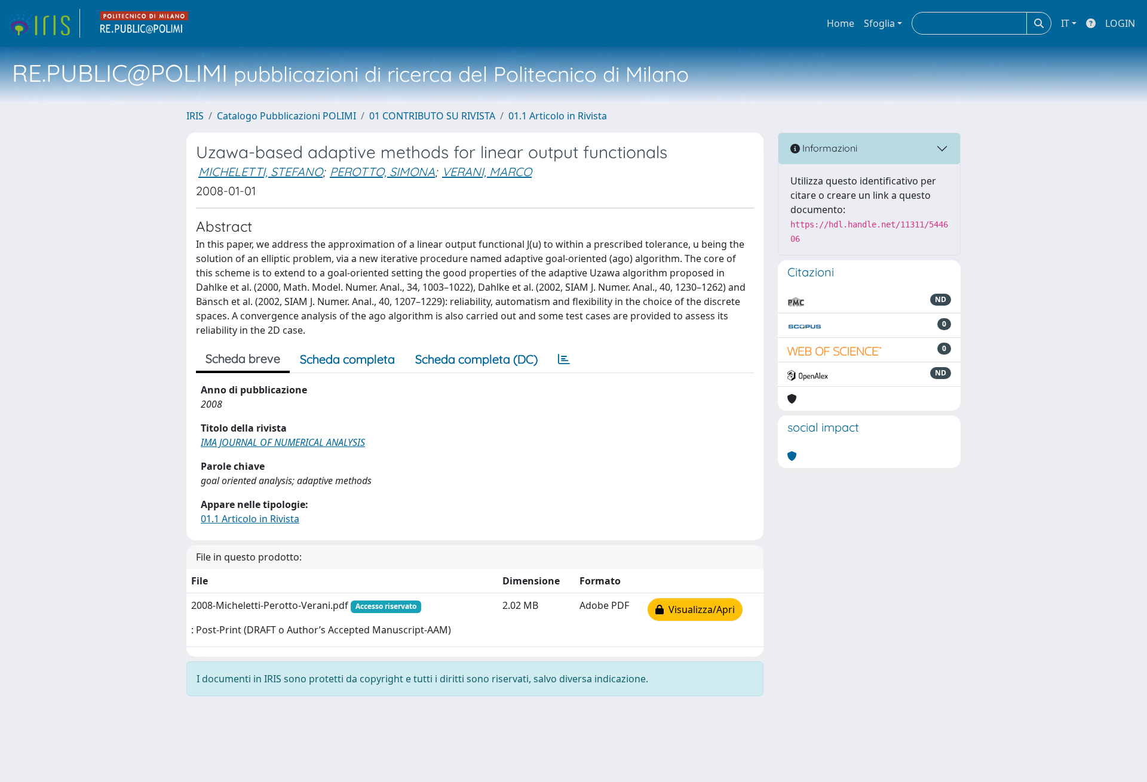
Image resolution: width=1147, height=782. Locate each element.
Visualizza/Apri (699, 609)
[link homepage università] (145, 23)
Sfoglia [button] (879, 23)
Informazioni (828, 148)
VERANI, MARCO (487, 171)
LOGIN (1120, 23)
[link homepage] (43, 23)
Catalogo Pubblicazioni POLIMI (286, 115)
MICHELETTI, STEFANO (260, 171)
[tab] (564, 359)
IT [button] (1065, 23)
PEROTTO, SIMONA (382, 171)
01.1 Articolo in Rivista (557, 115)
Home (840, 23)
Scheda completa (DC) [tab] (476, 359)
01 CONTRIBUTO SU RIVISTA (432, 115)
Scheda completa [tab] (347, 359)
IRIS (195, 115)
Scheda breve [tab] (243, 358)
